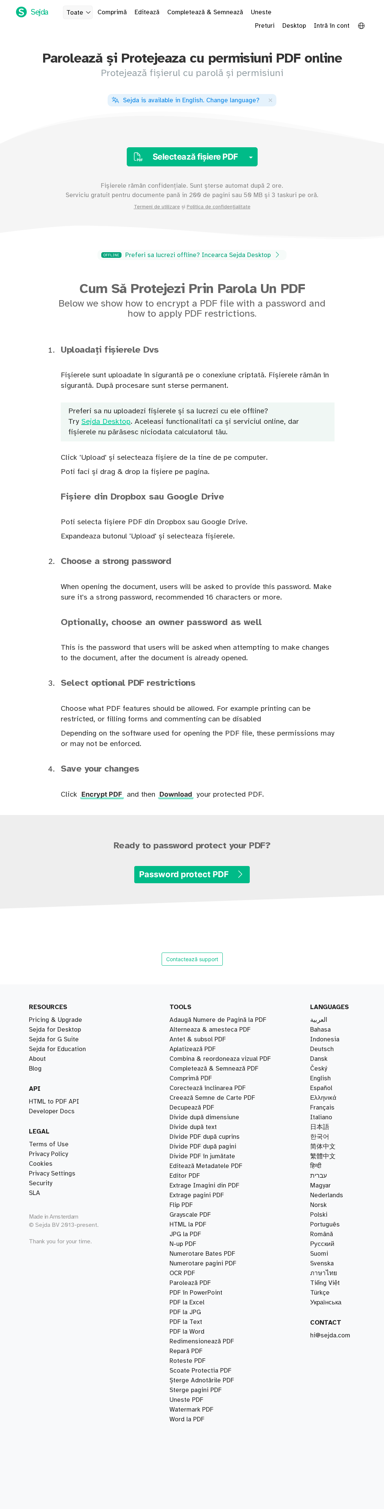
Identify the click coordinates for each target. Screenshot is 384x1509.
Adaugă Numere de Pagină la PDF (218, 1020)
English (320, 1078)
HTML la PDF (188, 1224)
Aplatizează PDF (193, 1049)
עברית (318, 1176)
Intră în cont (332, 25)
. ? (191, 100)
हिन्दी (315, 1166)
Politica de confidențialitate (218, 206)
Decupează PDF (192, 1107)
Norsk (318, 1205)
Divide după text (193, 1127)
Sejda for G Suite (54, 1039)
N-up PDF (183, 1244)
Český (318, 1068)
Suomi (319, 1253)
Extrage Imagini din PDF (204, 1185)
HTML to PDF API (54, 1101)
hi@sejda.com (330, 1335)
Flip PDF (181, 1205)
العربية (318, 1020)
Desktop (294, 25)
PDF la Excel (187, 1302)
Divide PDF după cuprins (205, 1137)
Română (321, 1234)
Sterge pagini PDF (196, 1390)
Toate (74, 12)
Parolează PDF (190, 1283)
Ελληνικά (323, 1098)
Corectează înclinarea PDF (208, 1088)
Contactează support (192, 959)
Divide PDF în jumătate (202, 1156)
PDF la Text (186, 1322)
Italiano (321, 1117)
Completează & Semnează (205, 12)
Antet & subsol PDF (198, 1039)
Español (321, 1088)
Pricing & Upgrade (55, 1020)
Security (40, 1183)
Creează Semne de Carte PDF (212, 1098)
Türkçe (320, 1292)
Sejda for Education (57, 1049)
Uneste (261, 12)
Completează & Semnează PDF (214, 1068)
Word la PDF (187, 1419)
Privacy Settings (52, 1173)
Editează (147, 12)
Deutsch (322, 1049)
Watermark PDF (191, 1409)
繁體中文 (323, 1156)
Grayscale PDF (190, 1214)
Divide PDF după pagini (203, 1146)
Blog (35, 1068)
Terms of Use (49, 1144)
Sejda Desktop (105, 422)
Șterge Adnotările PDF (202, 1380)
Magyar (320, 1185)
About (37, 1059)
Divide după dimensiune (204, 1117)
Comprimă (112, 12)
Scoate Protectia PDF (200, 1370)
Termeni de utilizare (157, 206)
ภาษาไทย (323, 1273)
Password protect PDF (185, 874)
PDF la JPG (185, 1312)
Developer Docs (52, 1111)
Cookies (40, 1164)
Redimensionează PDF (202, 1341)
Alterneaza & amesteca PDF (210, 1029)
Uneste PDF (186, 1400)
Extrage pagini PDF (197, 1195)
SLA (34, 1193)
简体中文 (323, 1146)
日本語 (319, 1127)
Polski (318, 1214)
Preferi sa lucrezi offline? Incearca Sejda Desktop (188, 255)
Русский (322, 1244)
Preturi (264, 25)
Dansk (318, 1059)
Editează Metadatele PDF (206, 1166)
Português (325, 1224)
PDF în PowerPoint (196, 1292)
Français (322, 1107)
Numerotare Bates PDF (202, 1253)
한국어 (319, 1137)
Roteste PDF (188, 1361)
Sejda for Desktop (55, 1029)
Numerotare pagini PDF (203, 1263)
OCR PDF (182, 1273)
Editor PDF (185, 1176)
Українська (325, 1302)
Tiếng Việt (325, 1283)
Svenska (322, 1263)
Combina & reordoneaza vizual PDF (220, 1059)
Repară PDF (186, 1351)
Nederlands (326, 1195)
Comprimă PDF (191, 1078)
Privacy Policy (48, 1154)
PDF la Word (187, 1331)
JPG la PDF (185, 1234)
